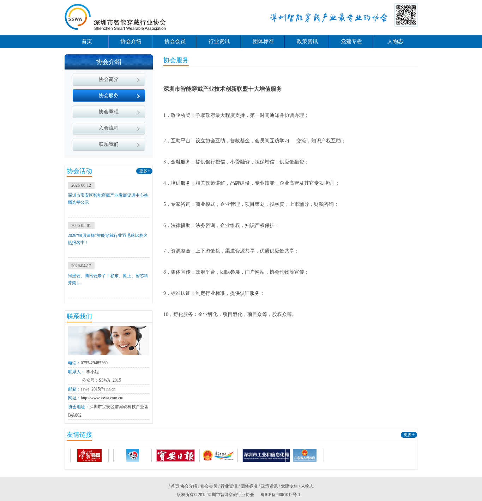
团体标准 (263, 41)
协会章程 (109, 111)
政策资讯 (307, 41)
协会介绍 (130, 41)
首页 (87, 41)
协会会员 (175, 41)
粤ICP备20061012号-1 (280, 494)
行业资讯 (219, 41)
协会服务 (109, 95)
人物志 (395, 41)
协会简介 (109, 79)
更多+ (144, 170)
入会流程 (109, 128)
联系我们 (109, 144)
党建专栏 (351, 41)
